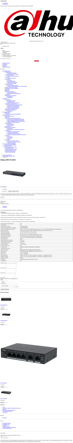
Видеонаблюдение (6, 70)
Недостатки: (2, 272)
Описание (5, 206)
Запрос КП (36, 60)
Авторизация (5, 4)
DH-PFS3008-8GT (3, 320)
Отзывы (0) (5, 207)
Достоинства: (3, 267)
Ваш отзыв (2, 277)
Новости (4, 409)
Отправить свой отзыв (5, 289)
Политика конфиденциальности (9, 410)
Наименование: (3, 262)
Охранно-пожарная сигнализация (9, 143)
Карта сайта (5, 412)
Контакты (5, 64)
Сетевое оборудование (7, 145)
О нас (4, 407)
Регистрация (5, 3)
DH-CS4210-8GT (3, 398)
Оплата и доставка (6, 62)
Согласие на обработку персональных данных (12, 408)
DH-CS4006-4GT (3, 382)
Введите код (3, 283)
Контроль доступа (6, 115)
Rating (1, 279)
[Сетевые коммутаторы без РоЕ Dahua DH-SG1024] (14, 184)
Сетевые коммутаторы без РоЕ (9, 156)
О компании (5, 63)
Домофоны (5, 98)
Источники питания (7, 111)
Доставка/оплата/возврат (7, 411)
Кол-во (4, 191)
